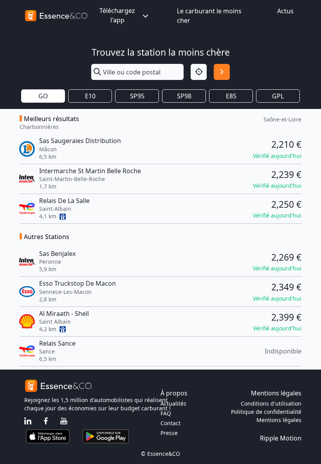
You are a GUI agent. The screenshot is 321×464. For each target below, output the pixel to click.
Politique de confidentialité (266, 411)
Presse (169, 433)
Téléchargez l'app (117, 15)
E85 (231, 96)
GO (43, 96)
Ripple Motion (280, 438)
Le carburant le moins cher (209, 16)
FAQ (165, 413)
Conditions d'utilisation (271, 403)
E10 (90, 96)
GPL (278, 96)
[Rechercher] (222, 72)
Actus (285, 11)
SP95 (137, 96)
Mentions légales (278, 420)
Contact (170, 423)
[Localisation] (199, 72)
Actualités (173, 403)
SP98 (184, 96)
